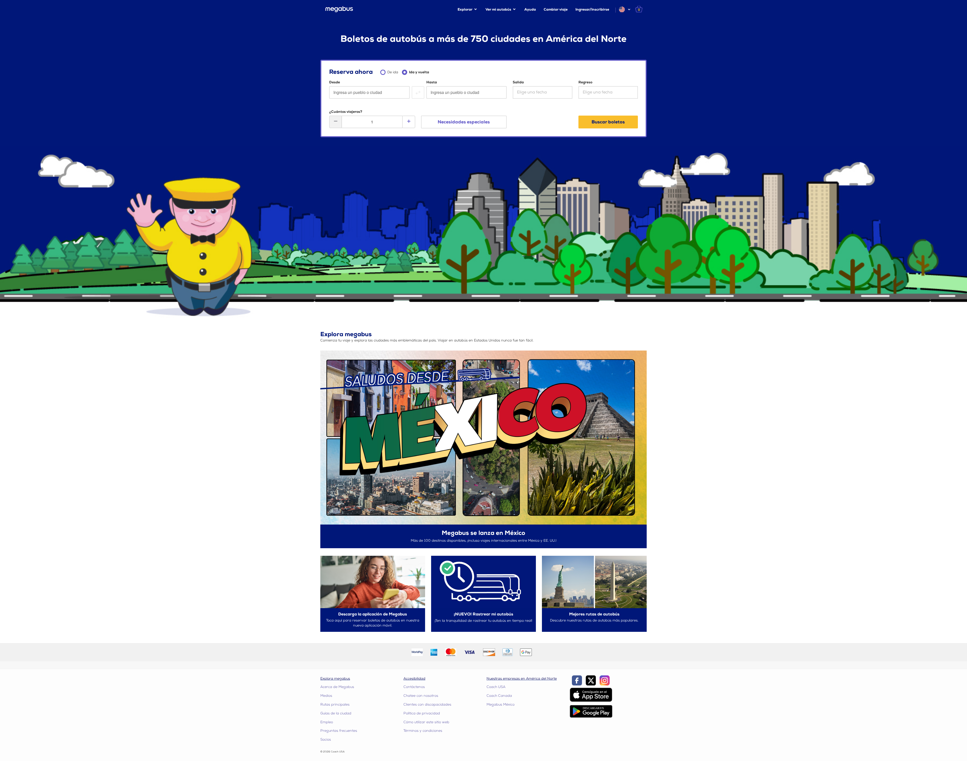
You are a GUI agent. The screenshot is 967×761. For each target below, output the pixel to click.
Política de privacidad (421, 713)
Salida (518, 82)
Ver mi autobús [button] (498, 9)
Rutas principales (335, 704)
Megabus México (500, 704)
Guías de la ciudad (335, 713)
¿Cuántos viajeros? (345, 112)
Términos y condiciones (422, 731)
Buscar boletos (608, 122)
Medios (326, 696)
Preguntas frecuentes (338, 731)
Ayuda (530, 9)
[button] (624, 9)
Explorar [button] (465, 9)
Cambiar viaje (556, 9)
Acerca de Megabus (337, 687)
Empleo (326, 722)
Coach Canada (499, 696)
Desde (334, 82)
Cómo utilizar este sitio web (426, 722)
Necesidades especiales (464, 122)
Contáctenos (414, 687)
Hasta (431, 82)
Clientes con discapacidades (427, 704)
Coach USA (496, 687)
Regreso (585, 82)
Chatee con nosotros (420, 696)
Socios (325, 739)
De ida (392, 72)
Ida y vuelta (419, 72)
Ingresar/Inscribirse (592, 9)
